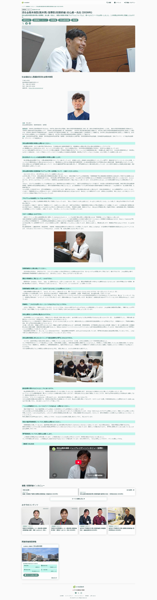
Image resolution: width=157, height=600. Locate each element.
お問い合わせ (93, 595)
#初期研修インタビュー (40, 20)
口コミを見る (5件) (32, 575)
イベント (118, 2)
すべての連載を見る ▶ (78, 499)
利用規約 (87, 595)
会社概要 (62, 595)
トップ (23, 6)
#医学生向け (26, 20)
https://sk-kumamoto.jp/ (36, 88)
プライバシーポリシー (79, 595)
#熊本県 (75, 20)
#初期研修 (53, 20)
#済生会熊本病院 (64, 20)
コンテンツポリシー (69, 595)
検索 (109, 2)
